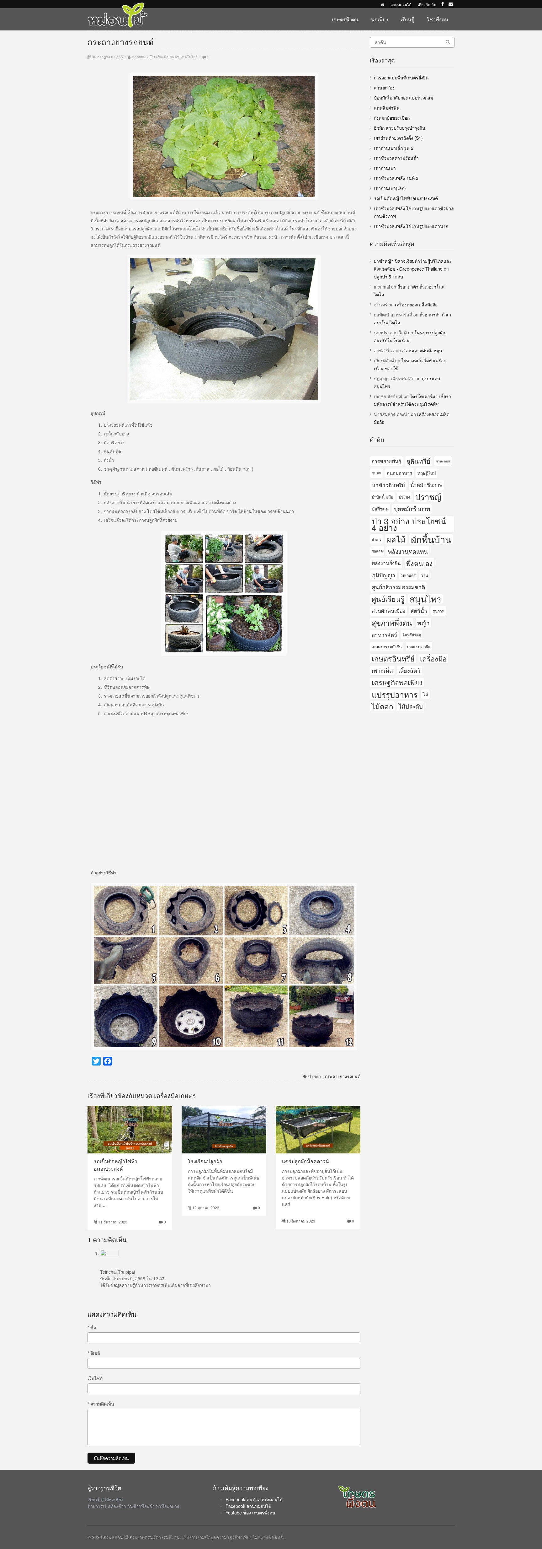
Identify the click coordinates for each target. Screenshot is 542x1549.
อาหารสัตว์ (384, 635)
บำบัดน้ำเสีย (382, 497)
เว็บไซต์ (95, 1378)
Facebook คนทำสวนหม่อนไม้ (254, 1499)
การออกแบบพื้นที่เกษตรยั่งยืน (401, 77)
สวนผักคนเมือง (388, 610)
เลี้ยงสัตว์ (409, 670)
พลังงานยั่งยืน (386, 562)
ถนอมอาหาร (399, 473)
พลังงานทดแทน (408, 551)
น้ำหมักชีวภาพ (426, 484)
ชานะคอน (443, 461)
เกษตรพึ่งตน (345, 19)
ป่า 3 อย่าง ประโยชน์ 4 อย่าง (409, 523)
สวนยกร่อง (384, 87)
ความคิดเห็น (101, 1404)
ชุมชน (376, 472)
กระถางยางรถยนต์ (342, 1076)
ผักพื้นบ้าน (431, 539)
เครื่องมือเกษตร (166, 56)
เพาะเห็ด (382, 670)
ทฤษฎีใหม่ (426, 473)
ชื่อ (92, 1327)
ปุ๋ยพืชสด (380, 508)
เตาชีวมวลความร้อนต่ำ (396, 158)
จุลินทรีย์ (418, 461)
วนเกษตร (408, 575)
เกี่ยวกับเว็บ (427, 4)
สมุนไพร (425, 599)
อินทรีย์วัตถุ (411, 634)
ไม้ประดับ (411, 706)
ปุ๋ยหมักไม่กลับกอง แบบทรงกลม (403, 97)
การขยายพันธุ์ (386, 460)
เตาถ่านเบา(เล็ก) (390, 188)
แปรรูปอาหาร (394, 694)
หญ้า (423, 622)
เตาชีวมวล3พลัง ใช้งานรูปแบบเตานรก (411, 226)
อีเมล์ (94, 1353)
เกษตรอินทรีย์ (393, 658)
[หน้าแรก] (382, 4)
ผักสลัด (377, 550)
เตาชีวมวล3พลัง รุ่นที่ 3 (396, 178)
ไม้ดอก (382, 706)
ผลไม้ (396, 539)
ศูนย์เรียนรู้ (388, 599)
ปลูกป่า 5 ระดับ (388, 276)
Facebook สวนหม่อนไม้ (248, 1506)
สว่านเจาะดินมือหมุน (422, 350)
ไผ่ (425, 694)
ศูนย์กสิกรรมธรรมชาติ (398, 587)
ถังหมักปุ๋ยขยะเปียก (392, 118)
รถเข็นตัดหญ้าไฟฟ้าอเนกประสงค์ (115, 1165)
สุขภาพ (438, 610)
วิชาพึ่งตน (437, 19)
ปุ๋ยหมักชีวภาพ (412, 509)
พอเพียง (379, 19)
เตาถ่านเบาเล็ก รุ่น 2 (393, 148)
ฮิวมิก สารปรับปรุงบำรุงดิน (399, 128)
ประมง (404, 497)
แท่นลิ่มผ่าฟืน (387, 108)
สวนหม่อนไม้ (401, 4)
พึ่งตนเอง (419, 563)
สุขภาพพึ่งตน (392, 623)
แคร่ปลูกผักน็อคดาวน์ (305, 1161)
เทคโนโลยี (189, 56)
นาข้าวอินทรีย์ (388, 485)
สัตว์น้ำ (419, 611)
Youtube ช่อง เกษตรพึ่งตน (250, 1512)
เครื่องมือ (433, 658)
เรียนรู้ (407, 19)
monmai (138, 56)
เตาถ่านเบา (385, 168)
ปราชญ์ (428, 497)
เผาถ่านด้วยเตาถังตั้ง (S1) (398, 138)
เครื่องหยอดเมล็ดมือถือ (416, 304)
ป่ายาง (376, 539)
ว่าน (424, 575)
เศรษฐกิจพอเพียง (397, 682)
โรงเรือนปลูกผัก (205, 1161)
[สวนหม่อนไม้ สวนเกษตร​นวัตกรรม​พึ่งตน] (118, 6)
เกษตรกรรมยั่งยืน (387, 647)
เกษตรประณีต (419, 646)
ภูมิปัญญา (383, 575)
